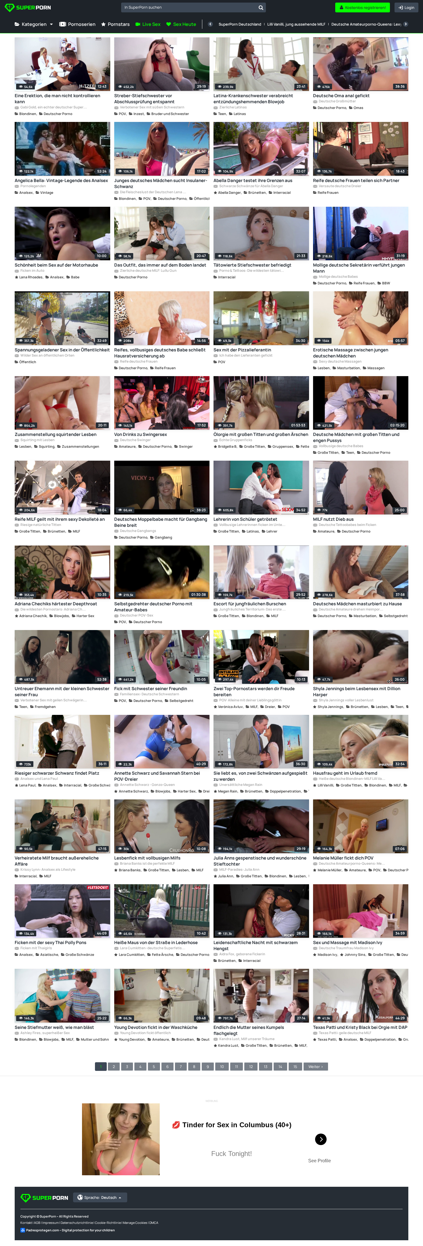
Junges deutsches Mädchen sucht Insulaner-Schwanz (160, 183)
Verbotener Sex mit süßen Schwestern (151, 108)
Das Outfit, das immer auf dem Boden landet (160, 265)
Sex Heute (184, 24)
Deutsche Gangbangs (137, 531)
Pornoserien (82, 24)
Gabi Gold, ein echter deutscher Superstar (53, 108)
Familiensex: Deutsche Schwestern (149, 694)
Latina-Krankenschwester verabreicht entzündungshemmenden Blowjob (253, 99)
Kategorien (34, 24)
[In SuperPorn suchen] (261, 7)
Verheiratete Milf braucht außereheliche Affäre (57, 861)
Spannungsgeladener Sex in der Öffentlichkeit (62, 350)
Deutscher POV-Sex (136, 616)
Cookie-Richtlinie (108, 1222)
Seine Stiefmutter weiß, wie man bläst (54, 1027)
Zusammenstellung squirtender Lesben (55, 434)
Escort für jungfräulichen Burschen (250, 604)
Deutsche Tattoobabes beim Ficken (347, 525)
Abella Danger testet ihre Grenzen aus (253, 180)
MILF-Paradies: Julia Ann (239, 870)
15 (295, 1066)
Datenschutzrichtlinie (77, 1222)
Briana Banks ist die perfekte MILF (147, 864)
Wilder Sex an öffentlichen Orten (47, 356)
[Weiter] (405, 24)
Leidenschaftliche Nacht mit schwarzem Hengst (256, 945)
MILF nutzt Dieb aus (333, 519)
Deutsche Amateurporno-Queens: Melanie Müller (352, 864)
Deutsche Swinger (135, 440)
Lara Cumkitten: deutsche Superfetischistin (153, 948)
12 (251, 1066)
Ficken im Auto (32, 271)
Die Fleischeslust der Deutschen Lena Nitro (153, 192)
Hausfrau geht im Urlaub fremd (345, 773)
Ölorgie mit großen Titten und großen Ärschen (261, 434)
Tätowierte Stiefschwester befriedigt (252, 265)
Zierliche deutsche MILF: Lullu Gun (148, 271)
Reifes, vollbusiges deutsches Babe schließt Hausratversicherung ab (160, 353)
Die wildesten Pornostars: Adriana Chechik (53, 610)
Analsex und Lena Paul (39, 779)
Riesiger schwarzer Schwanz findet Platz (57, 773)
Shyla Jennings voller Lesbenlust (346, 700)
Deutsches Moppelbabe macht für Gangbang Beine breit (160, 522)
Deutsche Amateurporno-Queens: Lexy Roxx (371, 24)
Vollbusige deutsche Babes (340, 446)
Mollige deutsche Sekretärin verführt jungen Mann (359, 268)
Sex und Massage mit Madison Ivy (347, 942)
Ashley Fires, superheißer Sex (45, 1033)
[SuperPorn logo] (28, 8)
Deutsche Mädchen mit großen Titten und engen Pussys (356, 437)
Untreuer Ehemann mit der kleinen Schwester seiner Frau (62, 692)
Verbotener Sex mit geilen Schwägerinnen (53, 700)
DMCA (153, 1222)
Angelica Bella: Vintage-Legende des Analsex (61, 180)
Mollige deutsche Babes (338, 277)
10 (222, 1066)
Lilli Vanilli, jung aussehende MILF (296, 24)
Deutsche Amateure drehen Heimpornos (352, 610)
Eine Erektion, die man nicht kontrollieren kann (57, 99)
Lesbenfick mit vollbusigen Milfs (147, 858)
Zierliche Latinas (233, 108)
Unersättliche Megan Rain (240, 785)
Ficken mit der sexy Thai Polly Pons (50, 942)
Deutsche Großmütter (337, 101)
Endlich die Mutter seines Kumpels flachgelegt (249, 1030)
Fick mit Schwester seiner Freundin (150, 689)
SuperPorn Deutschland (240, 24)
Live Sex (151, 24)
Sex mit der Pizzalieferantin (242, 350)
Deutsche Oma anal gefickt (341, 96)
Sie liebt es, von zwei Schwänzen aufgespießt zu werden (261, 776)
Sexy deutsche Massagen (340, 362)
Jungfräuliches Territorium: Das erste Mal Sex (252, 610)
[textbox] (188, 7)
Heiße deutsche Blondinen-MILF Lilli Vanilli (352, 779)
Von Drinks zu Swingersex (140, 434)
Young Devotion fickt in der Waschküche (155, 1027)
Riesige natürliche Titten (40, 525)
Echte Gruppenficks (235, 440)
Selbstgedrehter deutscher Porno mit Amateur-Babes (153, 607)
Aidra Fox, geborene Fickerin (242, 954)
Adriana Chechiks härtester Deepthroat (56, 604)
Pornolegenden (33, 186)
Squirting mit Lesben (37, 440)
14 (280, 1066)
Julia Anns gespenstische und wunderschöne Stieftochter (260, 861)
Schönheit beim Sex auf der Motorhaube (56, 265)
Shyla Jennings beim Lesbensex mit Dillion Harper (356, 692)
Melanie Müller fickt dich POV (343, 858)
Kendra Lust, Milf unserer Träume (247, 1039)
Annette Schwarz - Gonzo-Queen (147, 785)
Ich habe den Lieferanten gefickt (246, 356)
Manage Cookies (135, 1222)
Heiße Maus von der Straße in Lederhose (156, 942)
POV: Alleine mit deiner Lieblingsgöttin (250, 700)
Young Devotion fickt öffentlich (145, 1033)
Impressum (50, 1222)
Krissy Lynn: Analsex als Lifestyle (47, 870)
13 (265, 1066)
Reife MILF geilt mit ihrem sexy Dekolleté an (60, 519)
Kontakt (26, 1222)
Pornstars (119, 24)
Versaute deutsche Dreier (339, 186)
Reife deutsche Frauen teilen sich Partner (356, 180)
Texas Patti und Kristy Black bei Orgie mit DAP (360, 1027)
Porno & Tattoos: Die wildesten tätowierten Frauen (252, 271)
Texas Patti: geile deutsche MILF (344, 1033)
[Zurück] (210, 24)
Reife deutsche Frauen (138, 362)
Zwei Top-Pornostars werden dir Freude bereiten (254, 692)
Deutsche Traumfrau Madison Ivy (346, 948)
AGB (37, 1222)
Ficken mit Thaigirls (36, 948)
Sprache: (100, 1197)
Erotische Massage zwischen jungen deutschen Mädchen (350, 353)
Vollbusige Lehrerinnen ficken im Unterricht (252, 525)
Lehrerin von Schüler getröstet (245, 519)
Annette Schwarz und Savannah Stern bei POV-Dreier (157, 776)
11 (236, 1066)
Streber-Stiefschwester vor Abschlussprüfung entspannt (144, 99)
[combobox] (193, 7)
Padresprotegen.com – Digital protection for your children (70, 1230)
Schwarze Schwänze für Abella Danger (251, 186)
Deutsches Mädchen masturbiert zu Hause (357, 604)
